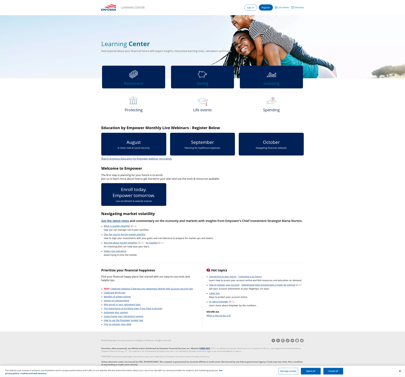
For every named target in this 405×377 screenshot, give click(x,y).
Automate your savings (116, 312)
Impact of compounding (116, 300)
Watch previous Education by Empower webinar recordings (136, 158)
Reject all (310, 371)
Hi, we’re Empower (222, 301)
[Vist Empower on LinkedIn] (292, 340)
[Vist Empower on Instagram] (282, 340)
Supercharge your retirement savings (123, 316)
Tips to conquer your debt (117, 324)
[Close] (399, 371)
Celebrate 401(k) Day (114, 292)
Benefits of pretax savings (117, 296)
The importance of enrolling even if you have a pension (133, 308)
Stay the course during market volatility (124, 234)
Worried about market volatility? (124, 242)
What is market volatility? (120, 225)
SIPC (208, 348)
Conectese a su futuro (250, 276)
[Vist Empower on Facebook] (273, 340)
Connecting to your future (222, 276)
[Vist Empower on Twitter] (277, 340)
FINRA (202, 348)
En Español (155, 242)
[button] (282, 7)
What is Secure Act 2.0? (218, 315)
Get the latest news (115, 221)
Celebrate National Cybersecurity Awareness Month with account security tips (151, 288)
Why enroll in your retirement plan (122, 304)
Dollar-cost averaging (115, 251)
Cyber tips (214, 293)
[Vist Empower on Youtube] (301, 340)
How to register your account (224, 284)
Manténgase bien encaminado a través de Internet (272, 284)
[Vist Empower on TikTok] (287, 340)
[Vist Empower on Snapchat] (296, 340)
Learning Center (133, 7)
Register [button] (266, 7)
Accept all (333, 371)
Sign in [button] (250, 7)
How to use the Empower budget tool (123, 320)
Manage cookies (288, 371)
